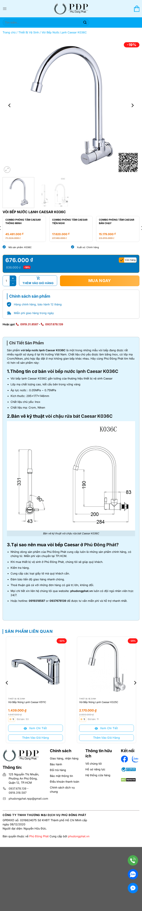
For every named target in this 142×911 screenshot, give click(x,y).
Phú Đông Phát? (101, 544)
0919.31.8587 (29, 324)
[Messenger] (133, 888)
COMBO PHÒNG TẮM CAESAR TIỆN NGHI (69, 221)
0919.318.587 (17, 792)
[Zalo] (133, 874)
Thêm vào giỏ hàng (38, 283)
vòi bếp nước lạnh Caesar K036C (43, 350)
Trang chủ (9, 32)
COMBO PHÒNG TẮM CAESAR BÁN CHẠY (116, 221)
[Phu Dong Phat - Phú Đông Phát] (71, 8)
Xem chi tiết (37, 728)
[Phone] (133, 860)
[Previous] (10, 105)
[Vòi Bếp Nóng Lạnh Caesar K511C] (35, 666)
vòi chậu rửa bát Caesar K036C (79, 416)
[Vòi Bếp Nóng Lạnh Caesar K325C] (106, 666)
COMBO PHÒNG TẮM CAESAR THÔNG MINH (23, 221)
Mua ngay (99, 280)
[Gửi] (85, 22)
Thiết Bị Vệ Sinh (28, 32)
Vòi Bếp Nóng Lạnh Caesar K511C (27, 702)
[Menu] (5, 8)
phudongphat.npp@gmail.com (28, 798)
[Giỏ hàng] (136, 8)
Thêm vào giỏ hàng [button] (35, 737)
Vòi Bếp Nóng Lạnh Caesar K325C (98, 702)
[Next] (132, 105)
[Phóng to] (7, 169)
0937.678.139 (54, 324)
